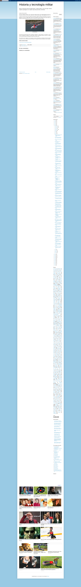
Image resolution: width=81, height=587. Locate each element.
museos (61, 365)
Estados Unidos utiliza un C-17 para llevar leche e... (58, 138)
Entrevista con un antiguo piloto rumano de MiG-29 (58, 181)
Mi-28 (61, 356)
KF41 (55, 341)
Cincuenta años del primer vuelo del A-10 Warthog (58, 202)
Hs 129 (56, 327)
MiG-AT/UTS (59, 360)
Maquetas (59, 352)
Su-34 (57, 390)
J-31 (60, 334)
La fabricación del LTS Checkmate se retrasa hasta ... (58, 164)
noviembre (56, 127)
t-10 (59, 392)
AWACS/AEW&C (57, 285)
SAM (55, 384)
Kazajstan (54, 340)
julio (55, 131)
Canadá (56, 296)
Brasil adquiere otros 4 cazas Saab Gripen (58, 235)
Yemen (59, 412)
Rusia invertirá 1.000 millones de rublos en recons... (58, 168)
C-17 (61, 294)
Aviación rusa (56, 453)
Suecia (54, 392)
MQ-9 (54, 364)
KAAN (58, 339)
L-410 (59, 345)
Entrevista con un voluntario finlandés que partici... (58, 241)
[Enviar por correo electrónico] (27, 44)
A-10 (57, 271)
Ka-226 (59, 338)
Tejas (57, 397)
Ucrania (61, 403)
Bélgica (59, 289)
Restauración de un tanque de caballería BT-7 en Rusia (58, 221)
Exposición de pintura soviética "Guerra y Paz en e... (58, 210)
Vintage (54, 409)
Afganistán (58, 273)
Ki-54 (59, 342)
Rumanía (54, 382)
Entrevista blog (60, 310)
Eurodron (60, 313)
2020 (55, 255)
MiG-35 (56, 360)
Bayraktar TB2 (60, 288)
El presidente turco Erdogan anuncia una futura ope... (58, 171)
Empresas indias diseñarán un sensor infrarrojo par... (58, 191)
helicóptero (57, 325)
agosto (56, 130)
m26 (59, 350)
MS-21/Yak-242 (60, 364)
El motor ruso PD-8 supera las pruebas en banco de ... (58, 199)
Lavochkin (57, 346)
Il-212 (58, 329)
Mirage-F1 (59, 361)
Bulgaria (54, 294)
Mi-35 (55, 357)
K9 (56, 338)
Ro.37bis (54, 380)
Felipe (54, 72)
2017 (55, 258)
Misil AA (54, 362)
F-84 (55, 318)
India (61, 331)
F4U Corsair (59, 318)
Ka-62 (56, 339)
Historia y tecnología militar (36, 4)
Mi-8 (59, 357)
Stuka (59, 387)
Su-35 (60, 390)
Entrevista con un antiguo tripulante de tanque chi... (58, 247)
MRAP (56, 364)
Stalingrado (56, 387)
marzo (56, 250)
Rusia (60, 382)
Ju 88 (55, 337)
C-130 (58, 294)
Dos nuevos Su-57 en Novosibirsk (57, 141)
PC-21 (60, 373)
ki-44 (57, 342)
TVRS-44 (54, 403)
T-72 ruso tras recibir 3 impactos (57, 159)
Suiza (57, 392)
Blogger (48, 576)
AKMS (54, 44)
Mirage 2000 (55, 361)
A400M (54, 273)
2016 (55, 259)
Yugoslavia (54, 413)
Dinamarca (54, 304)
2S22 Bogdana (55, 269)
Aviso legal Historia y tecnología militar (56, 447)
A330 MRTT (58, 272)
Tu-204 (57, 401)
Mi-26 (58, 356)
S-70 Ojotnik (60, 383)
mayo (55, 133)
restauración (60, 378)
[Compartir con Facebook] (30, 44)
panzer (54, 373)
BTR (59, 293)
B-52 (60, 286)
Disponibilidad (60, 304)
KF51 (58, 341)
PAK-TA (61, 371)
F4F (56, 318)
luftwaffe (58, 348)
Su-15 (60, 388)
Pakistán (55, 372)
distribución (56, 305)
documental (60, 305)
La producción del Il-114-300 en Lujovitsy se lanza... (58, 227)
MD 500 (56, 354)
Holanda (61, 326)
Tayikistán (54, 397)
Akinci (60, 275)
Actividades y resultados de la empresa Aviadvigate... (58, 215)
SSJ (61, 386)
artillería (60, 282)
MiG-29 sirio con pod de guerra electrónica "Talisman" (58, 428)
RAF (56, 377)
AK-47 (56, 275)
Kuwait (55, 344)
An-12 (54, 277)
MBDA (54, 354)
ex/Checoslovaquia (55, 314)
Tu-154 (59, 400)
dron (55, 306)
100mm (54, 268)
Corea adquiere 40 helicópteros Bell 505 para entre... (58, 157)
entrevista (54, 310)
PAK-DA (54, 371)
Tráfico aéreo (58, 399)
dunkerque (58, 306)
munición (56, 365)
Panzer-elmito (56, 464)
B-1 (61, 285)
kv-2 (60, 344)
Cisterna (54, 300)
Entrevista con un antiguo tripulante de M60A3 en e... (58, 196)
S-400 (57, 383)
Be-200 (56, 289)
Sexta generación (60, 384)
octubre (56, 128)
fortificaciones (59, 320)
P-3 (58, 369)
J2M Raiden (54, 335)
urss (61, 405)
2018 (55, 257)
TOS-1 (54, 399)
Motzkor (54, 67)
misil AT (58, 362)
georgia (58, 323)
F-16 (54, 316)
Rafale (59, 377)
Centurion (59, 297)
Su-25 (61, 389)
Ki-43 (55, 342)
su (61, 387)
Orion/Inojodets (55, 369)
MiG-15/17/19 (57, 358)
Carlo (54, 34)
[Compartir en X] (29, 44)
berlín (54, 290)
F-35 (54, 317)
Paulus (57, 373)
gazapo (54, 323)
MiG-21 (61, 358)
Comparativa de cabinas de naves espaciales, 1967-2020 (58, 421)
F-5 (61, 317)
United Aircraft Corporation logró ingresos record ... (58, 239)
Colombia (54, 301)
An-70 (55, 279)
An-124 (58, 277)
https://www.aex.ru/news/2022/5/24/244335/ (25, 42)
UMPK (59, 405)
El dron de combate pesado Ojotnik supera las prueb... (58, 135)
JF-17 (57, 336)
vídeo (55, 408)
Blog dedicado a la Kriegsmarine (56, 452)
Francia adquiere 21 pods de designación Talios (58, 206)
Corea (59, 301)
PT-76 (54, 377)
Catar (54, 297)
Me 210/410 (59, 354)
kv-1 (58, 344)
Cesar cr (54, 100)
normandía (54, 367)
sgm (55, 385)
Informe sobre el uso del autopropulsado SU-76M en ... (58, 194)
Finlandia (54, 320)
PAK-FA (57, 371)
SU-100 (55, 388)
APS (57, 280)
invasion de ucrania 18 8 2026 (57, 101)
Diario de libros (56, 454)
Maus (60, 353)
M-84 (59, 349)
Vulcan (61, 410)
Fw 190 (60, 322)
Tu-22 (60, 401)
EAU (61, 306)
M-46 (56, 349)
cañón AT (59, 296)
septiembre (56, 129)
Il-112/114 (58, 328)
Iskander (59, 333)
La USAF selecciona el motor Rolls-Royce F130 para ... (58, 146)
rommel (60, 380)
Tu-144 (56, 400)
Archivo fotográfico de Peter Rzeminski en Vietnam (57, 432)
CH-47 (54, 298)
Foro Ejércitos (56, 455)
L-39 (56, 345)
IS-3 (55, 333)
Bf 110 (60, 290)
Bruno (54, 53)
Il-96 (61, 330)
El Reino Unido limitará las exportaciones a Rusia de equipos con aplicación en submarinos (57, 439)
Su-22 (54, 389)
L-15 (53, 345)
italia (57, 334)
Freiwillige (54, 39)
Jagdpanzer (58, 335)
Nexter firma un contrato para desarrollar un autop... (58, 229)
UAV (57, 403)
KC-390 (58, 340)
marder (54, 353)
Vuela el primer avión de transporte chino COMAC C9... (58, 188)
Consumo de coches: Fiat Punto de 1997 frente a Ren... (58, 149)
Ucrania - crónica (59, 404)
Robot (57, 380)
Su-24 (57, 389)
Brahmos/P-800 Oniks (58, 292)
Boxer (54, 292)
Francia (56, 322)
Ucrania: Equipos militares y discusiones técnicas (57, 426)
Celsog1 (54, 18)
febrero (56, 251)
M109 (57, 350)
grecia (61, 323)
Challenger (59, 298)
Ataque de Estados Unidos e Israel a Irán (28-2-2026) (57, 442)
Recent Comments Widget (59, 112)
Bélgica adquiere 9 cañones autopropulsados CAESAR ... (57, 179)
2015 (55, 260)
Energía (59, 309)
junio (55, 132)
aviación (55, 284)
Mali (53, 352)
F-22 (60, 316)
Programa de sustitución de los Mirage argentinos (57, 437)
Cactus (54, 23)
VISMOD (54, 410)
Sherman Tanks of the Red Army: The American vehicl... (58, 185)
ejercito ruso (55, 308)
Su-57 (54, 391)
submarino (58, 391)
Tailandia (59, 395)
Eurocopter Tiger (55, 313)
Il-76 (58, 330)
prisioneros (60, 375)
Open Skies (58, 368)
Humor (59, 327)
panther (59, 372)
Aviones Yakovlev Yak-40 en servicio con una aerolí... (58, 217)
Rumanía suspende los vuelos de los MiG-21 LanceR (58, 155)
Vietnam (59, 408)
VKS (57, 410)
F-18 (57, 316)
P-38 (60, 369)
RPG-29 (54, 381)
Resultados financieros (58, 379)
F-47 (59, 317)
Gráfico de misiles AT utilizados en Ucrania (58, 204)
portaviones (54, 375)
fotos (54, 321)
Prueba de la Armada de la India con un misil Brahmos (58, 212)
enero (56, 252)
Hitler (57, 326)
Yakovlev (54, 412)
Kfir (59, 341)
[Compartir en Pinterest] (31, 44)
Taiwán (54, 396)
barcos (54, 288)
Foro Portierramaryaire (57, 456)
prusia (60, 376)
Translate (59, 117)
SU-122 (57, 388)
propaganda (56, 376)
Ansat (58, 279)
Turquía (59, 402)
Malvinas (56, 352)
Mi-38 (57, 357)
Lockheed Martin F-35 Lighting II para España (57, 434)
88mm (55, 271)
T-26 (61, 392)
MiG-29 (54, 359)
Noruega (58, 367)
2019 (55, 256)
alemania (54, 276)
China (56, 299)
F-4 (57, 317)
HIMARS (54, 326)
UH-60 (56, 405)
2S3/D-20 (60, 269)
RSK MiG (58, 381)
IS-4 (57, 333)
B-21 (57, 286)
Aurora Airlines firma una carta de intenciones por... (58, 144)
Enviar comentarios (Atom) (26, 73)
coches (59, 300)
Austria (60, 283)
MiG (53, 358)
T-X (55, 395)
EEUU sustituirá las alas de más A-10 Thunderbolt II (58, 151)
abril (55, 249)
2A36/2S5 (57, 268)
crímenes (58, 302)
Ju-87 (57, 337)
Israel (54, 334)
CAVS (57, 297)
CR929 (54, 302)
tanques (58, 396)
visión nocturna (59, 409)
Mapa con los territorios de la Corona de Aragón (58, 223)
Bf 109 (57, 290)
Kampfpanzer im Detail (57, 461)
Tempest (61, 397)
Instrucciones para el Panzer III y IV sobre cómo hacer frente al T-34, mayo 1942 (57, 424)
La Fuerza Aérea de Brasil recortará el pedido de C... (58, 162)
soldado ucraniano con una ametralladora (57, 45)
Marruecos (57, 353)
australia (56, 283)
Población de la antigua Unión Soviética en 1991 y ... (58, 234)
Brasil (54, 293)
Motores (59, 363)
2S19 (60, 268)
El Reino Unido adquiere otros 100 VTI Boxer (58, 243)
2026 (55, 120)
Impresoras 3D (57, 331)
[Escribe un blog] (28, 44)
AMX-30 (59, 276)
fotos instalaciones (59, 321)
